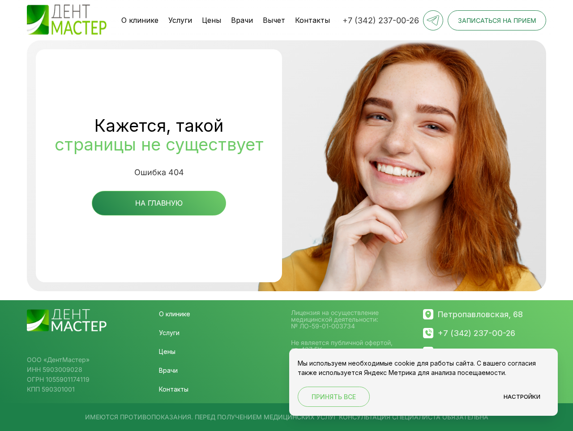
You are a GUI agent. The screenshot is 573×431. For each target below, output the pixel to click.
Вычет (274, 20)
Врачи (242, 20)
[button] (497, 20)
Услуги (180, 20)
